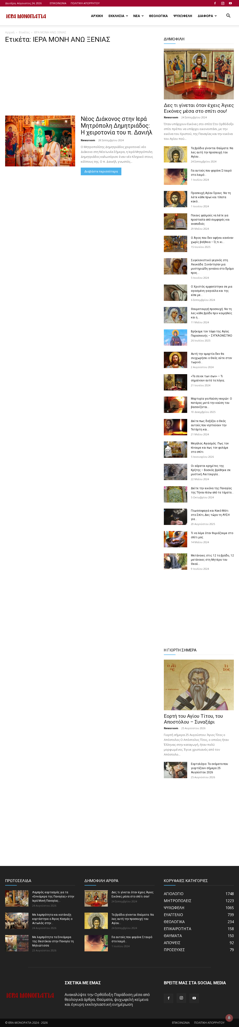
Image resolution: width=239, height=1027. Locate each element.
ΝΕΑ (136, 16)
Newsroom (88, 140)
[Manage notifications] (229, 1018)
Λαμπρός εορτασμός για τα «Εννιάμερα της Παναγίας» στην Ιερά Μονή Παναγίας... (53, 896)
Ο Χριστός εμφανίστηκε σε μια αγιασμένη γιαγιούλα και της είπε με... (211, 291)
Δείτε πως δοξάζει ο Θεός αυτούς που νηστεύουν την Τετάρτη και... (209, 425)
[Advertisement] (80, 81)
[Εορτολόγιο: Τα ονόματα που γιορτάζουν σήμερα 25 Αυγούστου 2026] (175, 770)
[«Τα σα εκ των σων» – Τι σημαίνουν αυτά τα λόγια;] (175, 382)
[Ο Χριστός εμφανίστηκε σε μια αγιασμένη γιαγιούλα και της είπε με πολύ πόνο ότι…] (175, 293)
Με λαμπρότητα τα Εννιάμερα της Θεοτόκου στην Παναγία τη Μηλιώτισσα (53, 941)
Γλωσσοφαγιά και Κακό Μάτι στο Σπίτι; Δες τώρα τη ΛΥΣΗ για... (210, 515)
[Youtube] (230, 3)
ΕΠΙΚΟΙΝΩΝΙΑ (58, 3)
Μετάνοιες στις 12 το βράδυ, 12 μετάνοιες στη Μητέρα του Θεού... (212, 560)
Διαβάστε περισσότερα (101, 171)
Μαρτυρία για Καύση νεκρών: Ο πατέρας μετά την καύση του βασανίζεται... (211, 403)
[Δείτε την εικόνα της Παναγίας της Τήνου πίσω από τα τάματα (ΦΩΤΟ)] (175, 494)
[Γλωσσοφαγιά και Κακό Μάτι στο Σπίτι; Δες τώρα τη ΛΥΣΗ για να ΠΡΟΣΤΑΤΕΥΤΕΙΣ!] (175, 517)
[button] (228, 16)
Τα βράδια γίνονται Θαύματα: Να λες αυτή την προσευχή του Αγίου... (212, 152)
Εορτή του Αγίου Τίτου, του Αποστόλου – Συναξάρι (193, 719)
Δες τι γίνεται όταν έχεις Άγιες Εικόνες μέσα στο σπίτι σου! (199, 108)
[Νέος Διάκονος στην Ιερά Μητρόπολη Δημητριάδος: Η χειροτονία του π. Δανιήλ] (40, 141)
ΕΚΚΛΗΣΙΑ (116, 16)
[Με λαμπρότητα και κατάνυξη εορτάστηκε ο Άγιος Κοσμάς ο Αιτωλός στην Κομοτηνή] (16, 921)
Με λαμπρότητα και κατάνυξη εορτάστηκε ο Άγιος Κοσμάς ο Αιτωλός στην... (52, 919)
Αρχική (9, 32)
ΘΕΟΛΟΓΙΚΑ (158, 16)
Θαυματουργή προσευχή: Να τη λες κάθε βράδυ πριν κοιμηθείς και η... (211, 313)
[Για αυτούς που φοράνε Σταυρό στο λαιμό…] (175, 177)
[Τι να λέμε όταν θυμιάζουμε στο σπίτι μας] (175, 539)
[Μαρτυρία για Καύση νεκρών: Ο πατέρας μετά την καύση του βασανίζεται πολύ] (175, 405)
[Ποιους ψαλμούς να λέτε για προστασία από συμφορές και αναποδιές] (175, 221)
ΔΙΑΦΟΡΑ (205, 16)
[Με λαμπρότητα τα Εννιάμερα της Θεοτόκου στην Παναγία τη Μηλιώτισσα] (16, 943)
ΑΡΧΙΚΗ (97, 16)
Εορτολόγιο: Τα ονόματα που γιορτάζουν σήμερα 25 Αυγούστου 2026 (209, 768)
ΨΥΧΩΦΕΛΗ (182, 16)
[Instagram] (222, 3)
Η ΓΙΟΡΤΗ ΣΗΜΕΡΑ (180, 650)
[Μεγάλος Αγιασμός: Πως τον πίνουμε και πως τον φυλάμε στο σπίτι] (175, 449)
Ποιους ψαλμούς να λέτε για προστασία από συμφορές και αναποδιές (210, 219)
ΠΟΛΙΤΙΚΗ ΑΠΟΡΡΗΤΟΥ (85, 3)
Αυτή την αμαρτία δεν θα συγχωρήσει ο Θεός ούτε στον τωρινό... (211, 358)
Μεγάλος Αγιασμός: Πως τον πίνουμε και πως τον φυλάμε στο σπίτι (210, 448)
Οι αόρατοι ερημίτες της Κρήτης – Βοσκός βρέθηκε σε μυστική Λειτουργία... (211, 470)
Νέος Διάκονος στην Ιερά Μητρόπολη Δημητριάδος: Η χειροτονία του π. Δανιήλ (116, 126)
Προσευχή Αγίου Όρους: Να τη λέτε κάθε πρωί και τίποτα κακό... (211, 197)
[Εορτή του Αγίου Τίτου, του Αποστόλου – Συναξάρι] (199, 685)
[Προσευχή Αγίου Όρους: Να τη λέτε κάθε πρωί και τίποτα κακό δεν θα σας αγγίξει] (175, 199)
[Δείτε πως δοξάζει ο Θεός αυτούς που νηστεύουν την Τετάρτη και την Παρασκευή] (175, 427)
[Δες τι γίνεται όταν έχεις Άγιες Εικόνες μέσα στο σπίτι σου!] (199, 74)
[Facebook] (214, 3)
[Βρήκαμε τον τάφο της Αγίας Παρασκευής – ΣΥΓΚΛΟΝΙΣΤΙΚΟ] (175, 337)
